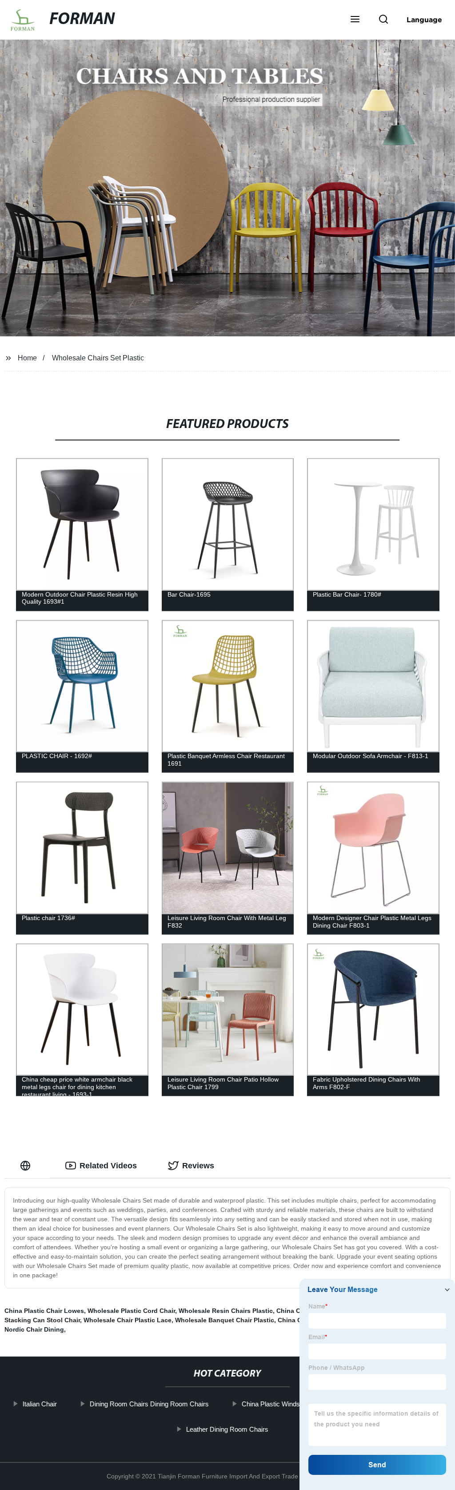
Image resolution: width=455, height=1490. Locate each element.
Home (27, 358)
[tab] (27, 1166)
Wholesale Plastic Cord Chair (131, 1310)
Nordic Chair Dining (34, 1329)
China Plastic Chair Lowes (44, 1310)
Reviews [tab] (198, 1165)
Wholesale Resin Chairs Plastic (226, 1310)
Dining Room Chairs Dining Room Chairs (149, 1404)
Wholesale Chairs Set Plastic (98, 358)
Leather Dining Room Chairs (227, 1429)
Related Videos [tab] (108, 1165)
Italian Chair (40, 1404)
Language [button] (424, 20)
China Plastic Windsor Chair (282, 1404)
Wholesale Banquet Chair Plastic (224, 1320)
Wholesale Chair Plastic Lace (128, 1320)
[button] (355, 20)
